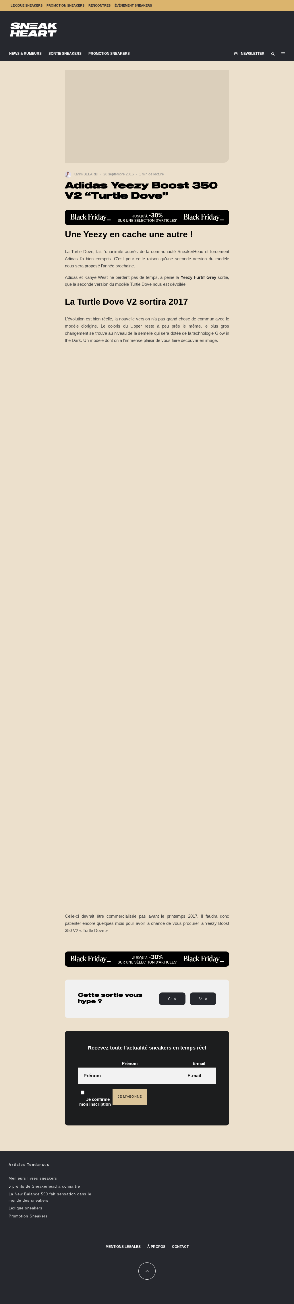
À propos (156, 1247)
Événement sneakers (133, 5)
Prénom (130, 1063)
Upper (136, 326)
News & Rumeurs (25, 54)
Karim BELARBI (86, 174)
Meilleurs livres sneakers (33, 1178)
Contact (180, 1247)
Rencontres (99, 5)
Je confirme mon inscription (95, 1102)
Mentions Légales (123, 1247)
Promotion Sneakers (65, 5)
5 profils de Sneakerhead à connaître (44, 1186)
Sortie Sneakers (65, 54)
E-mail (199, 1063)
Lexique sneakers (26, 5)
